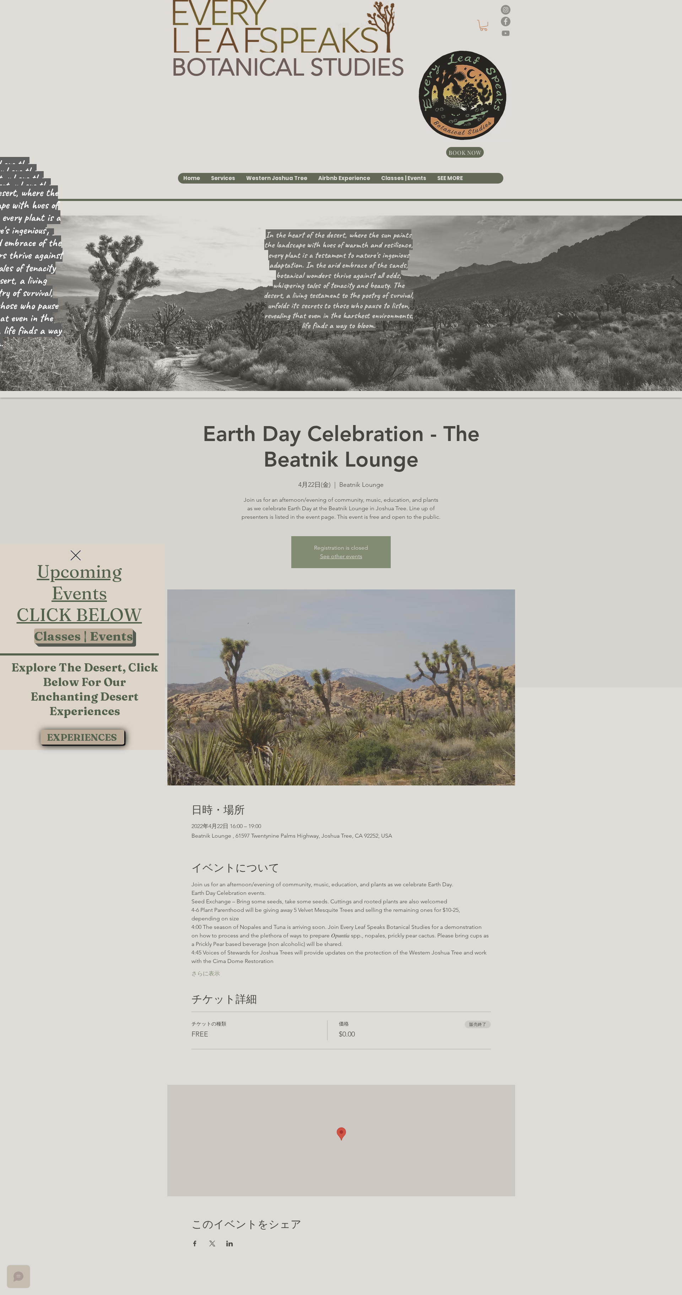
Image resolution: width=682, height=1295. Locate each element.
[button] (75, 555)
